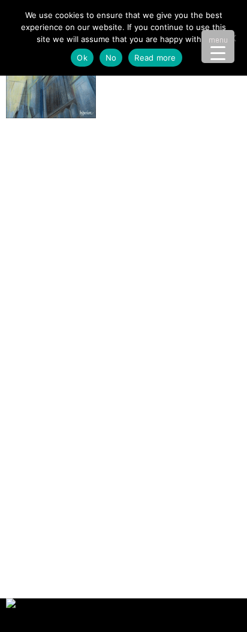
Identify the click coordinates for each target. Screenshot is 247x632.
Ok (82, 57)
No (111, 57)
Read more (155, 57)
